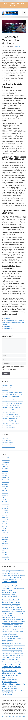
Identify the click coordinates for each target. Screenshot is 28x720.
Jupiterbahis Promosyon (8, 641)
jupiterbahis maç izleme (7, 628)
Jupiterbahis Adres (7, 579)
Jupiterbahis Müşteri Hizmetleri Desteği (12, 392)
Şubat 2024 (5, 490)
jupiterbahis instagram (7, 624)
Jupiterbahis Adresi (7, 385)
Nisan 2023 (5, 513)
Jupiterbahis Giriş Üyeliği (8, 427)
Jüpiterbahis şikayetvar (9, 688)
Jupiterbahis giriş (8, 619)
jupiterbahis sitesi (16, 643)
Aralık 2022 (5, 521)
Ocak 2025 (5, 468)
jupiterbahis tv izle (20, 648)
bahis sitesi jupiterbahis (18, 570)
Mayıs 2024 (5, 484)
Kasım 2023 (5, 497)
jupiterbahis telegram (7, 646)
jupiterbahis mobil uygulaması (7, 633)
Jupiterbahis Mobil (5, 629)
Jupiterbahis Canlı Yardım (6, 605)
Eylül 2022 (4, 528)
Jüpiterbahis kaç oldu (9, 671)
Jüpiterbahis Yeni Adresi (8, 447)
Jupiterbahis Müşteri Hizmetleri (9, 634)
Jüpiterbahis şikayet (9, 686)
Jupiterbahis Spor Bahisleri (7, 645)
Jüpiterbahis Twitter (7, 444)
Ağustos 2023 (5, 504)
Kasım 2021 (5, 550)
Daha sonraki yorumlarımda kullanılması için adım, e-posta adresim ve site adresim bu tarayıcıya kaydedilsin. (14, 368)
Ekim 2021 (4, 552)
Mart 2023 (4, 515)
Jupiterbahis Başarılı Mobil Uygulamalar (12, 401)
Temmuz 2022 (5, 532)
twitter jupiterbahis (19, 690)
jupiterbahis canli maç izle (10, 320)
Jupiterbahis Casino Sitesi (8, 609)
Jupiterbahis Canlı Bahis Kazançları (11, 416)
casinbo (19, 718)
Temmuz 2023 (6, 506)
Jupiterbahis (5, 390)
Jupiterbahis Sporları (9, 328)
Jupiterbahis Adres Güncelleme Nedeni (12, 410)
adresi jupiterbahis (7, 570)
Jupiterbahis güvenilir (6, 623)
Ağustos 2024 (5, 477)
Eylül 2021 (4, 554)
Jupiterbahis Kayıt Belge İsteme (10, 399)
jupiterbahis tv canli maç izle (8, 648)
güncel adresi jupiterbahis (18, 575)
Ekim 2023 (4, 499)
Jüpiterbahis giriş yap (10, 660)
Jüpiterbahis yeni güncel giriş (13, 684)
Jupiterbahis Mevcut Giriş (18, 628)
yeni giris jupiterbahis (8, 694)
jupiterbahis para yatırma (10, 636)
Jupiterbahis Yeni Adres (17, 651)
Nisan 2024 (5, 486)
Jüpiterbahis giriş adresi (11, 657)
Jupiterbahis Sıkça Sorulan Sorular (19, 645)
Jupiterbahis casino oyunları (11, 608)
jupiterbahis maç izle (17, 626)
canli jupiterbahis (6, 571)
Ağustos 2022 (5, 530)
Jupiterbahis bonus (9, 588)
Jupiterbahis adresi (9, 582)
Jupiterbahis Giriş (6, 387)
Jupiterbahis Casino (15, 605)
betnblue (4, 716)
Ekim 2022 (4, 526)
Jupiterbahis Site (8, 326)
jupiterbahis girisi (7, 615)
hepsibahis (18, 716)
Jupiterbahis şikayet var (18, 655)
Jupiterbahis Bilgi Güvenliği (9, 421)
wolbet (13, 716)
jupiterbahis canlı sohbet (16, 604)
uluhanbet (14, 718)
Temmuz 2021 (5, 559)
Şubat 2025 (5, 466)
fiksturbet (9, 718)
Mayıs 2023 (5, 510)
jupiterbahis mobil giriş (14, 629)
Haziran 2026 (5, 462)
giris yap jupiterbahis (7, 575)
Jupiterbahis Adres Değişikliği (17, 579)
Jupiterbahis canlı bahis (10, 592)
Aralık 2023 (5, 495)
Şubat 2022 (5, 543)
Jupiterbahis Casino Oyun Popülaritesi (12, 403)
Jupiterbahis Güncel (7, 621)
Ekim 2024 (4, 473)
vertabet (9, 716)
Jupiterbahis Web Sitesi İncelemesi (16, 650)
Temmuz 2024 (6, 479)
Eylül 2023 (4, 502)
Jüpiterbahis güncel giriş (11, 664)
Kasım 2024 (5, 471)
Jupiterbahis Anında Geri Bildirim (10, 405)
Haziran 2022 (5, 535)
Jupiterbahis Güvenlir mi (17, 623)
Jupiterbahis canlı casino (10, 596)
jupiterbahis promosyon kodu (20, 641)
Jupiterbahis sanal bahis (6, 643)
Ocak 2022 (5, 546)
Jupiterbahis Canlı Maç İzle (6, 604)
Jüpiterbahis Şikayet (7, 442)
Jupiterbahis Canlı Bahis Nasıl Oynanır (8, 594)
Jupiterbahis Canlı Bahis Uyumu (10, 423)
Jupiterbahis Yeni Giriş (7, 653)
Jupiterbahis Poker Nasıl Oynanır (7, 640)
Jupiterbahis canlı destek (10, 600)
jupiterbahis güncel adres (18, 621)
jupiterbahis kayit (17, 624)
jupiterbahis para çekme (9, 638)
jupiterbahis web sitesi (6, 650)
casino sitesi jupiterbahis (16, 571)
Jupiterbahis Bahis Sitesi (11, 586)
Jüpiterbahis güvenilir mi (11, 667)
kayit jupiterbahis (7, 691)
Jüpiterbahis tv (7, 677)
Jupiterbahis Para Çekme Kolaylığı (11, 407)
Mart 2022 (4, 541)
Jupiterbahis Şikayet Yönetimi (9, 425)
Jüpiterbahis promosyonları (10, 675)
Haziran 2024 (5, 482)
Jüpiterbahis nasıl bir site (11, 673)
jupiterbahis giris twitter (9, 617)
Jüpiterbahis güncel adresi (11, 662)
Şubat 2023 (5, 517)
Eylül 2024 (4, 475)
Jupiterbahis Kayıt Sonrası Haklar (10, 396)
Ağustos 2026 (5, 457)
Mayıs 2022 (5, 537)
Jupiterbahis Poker (20, 638)
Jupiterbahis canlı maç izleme (12, 602)
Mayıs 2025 (5, 464)
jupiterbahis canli (20, 588)
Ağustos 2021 (5, 557)
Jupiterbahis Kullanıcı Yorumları (7, 626)
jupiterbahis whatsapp (6, 651)
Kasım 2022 (5, 524)
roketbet (23, 716)
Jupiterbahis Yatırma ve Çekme (10, 414)
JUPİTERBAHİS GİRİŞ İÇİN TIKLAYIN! (14, 5)
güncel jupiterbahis (5, 577)
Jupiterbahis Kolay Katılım (8, 412)
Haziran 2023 (5, 508)
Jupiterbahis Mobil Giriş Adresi (7, 631)
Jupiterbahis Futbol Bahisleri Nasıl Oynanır (18, 611)
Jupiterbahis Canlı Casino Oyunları (7, 598)
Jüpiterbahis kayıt (7, 668)
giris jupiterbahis (14, 573)
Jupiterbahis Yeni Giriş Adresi (18, 653)
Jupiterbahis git (19, 619)
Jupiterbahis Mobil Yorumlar (9, 418)
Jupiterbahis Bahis (7, 584)
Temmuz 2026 (6, 460)
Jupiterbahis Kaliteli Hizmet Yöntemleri (12, 394)
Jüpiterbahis (7, 318)
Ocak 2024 (5, 493)
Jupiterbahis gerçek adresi (12, 613)
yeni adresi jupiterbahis (7, 692)
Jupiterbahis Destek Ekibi (6, 611)
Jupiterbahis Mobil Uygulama (18, 631)
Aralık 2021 (5, 548)
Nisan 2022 (5, 539)
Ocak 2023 (5, 519)
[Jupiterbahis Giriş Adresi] (10, 12)
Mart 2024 (4, 488)
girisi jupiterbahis (6, 573)
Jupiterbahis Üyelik (7, 655)
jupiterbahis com (19, 609)
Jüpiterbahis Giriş (6, 440)
